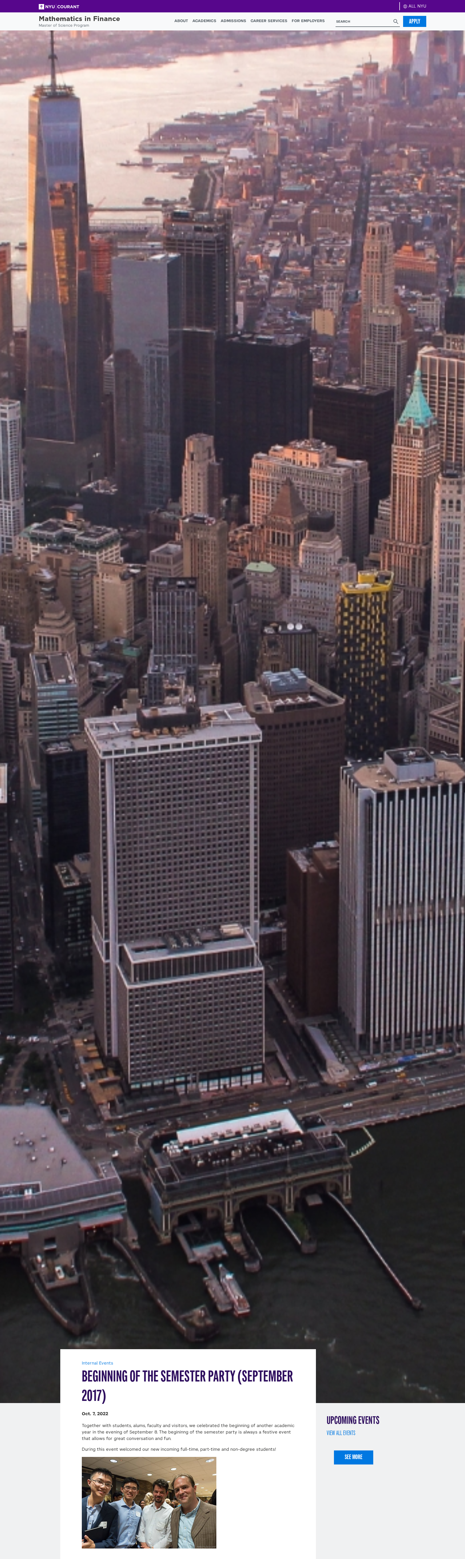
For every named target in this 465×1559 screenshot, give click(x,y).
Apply (414, 21)
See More (353, 1457)
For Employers (308, 20)
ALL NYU (416, 6)
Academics (204, 20)
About (181, 20)
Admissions (233, 20)
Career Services (269, 20)
